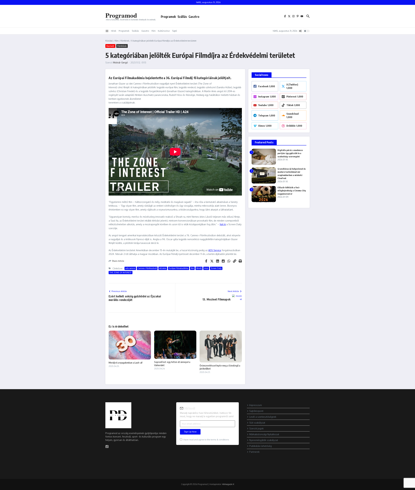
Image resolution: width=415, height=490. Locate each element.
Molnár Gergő (120, 62)
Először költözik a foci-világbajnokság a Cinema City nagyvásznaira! (292, 190)
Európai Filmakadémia (178, 268)
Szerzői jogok (256, 428)
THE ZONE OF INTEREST (120, 272)
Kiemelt (110, 46)
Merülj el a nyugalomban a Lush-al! (125, 362)
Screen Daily (216, 268)
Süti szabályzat (257, 422)
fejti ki (223, 224)
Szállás (182, 16)
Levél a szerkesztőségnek (262, 416)
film (192, 268)
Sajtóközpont (256, 411)
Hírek (113, 31)
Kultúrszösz (164, 31)
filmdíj (199, 268)
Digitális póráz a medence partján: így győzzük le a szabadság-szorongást (290, 153)
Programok (168, 16)
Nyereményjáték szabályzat (263, 440)
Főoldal (109, 40)
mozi (206, 268)
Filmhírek (124, 40)
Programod (121, 15)
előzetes (162, 268)
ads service (130, 268)
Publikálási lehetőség (260, 446)
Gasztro (194, 16)
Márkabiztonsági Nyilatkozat (264, 434)
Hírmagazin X (228, 484)
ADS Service (214, 250)
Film (153, 31)
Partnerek (254, 451)
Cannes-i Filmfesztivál (147, 268)
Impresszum (255, 405)
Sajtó (174, 31)
